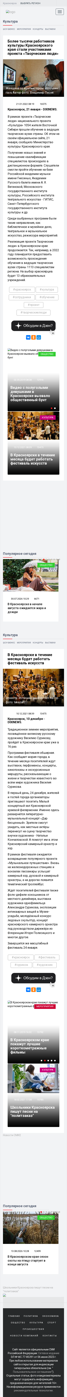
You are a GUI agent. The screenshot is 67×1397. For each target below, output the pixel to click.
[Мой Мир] (38, 337)
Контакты (50, 1336)
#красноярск (22, 289)
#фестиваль (46, 957)
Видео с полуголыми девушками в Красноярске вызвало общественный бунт (30, 393)
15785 (40, 1099)
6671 (36, 598)
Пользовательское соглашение (32, 1371)
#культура (47, 289)
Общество (47, 354)
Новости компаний (24, 1336)
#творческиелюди (33, 312)
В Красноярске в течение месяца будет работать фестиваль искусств (32, 459)
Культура (47, 417)
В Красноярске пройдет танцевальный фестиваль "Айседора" (33, 1048)
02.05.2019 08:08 (22, 379)
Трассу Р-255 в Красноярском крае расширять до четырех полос (29, 1260)
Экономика (50, 1316)
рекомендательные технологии (33, 1390)
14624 (40, 1036)
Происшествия (33, 1329)
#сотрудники (22, 297)
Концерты (38, 29)
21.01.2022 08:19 (25, 104)
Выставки (50, 29)
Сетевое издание (48, 1353)
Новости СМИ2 (12, 1135)
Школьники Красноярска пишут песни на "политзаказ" (32, 1111)
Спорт (51, 1322)
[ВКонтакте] (28, 337)
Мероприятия (24, 29)
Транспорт (45, 1217)
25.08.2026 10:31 (19, 1251)
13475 (40, 447)
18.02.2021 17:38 (22, 1099)
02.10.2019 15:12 (22, 1036)
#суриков (21, 965)
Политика (31, 1316)
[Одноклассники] (33, 337)
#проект (33, 305)
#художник (45, 965)
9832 (36, 1251)
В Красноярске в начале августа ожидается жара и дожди (27, 608)
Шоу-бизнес (9, 29)
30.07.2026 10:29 (19, 598)
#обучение (47, 297)
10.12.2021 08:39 (22, 447)
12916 (40, 379)
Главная (14, 1316)
